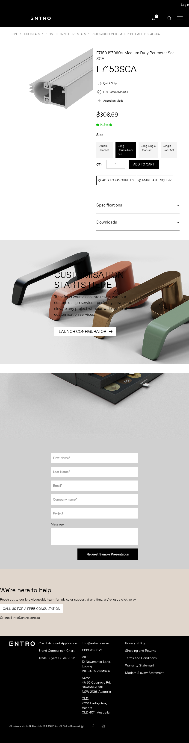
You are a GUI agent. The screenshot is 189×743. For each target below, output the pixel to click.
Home (13, 34)
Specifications (109, 205)
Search (169, 18)
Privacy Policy (135, 643)
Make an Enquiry (156, 180)
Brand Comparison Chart (56, 651)
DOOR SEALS (31, 34)
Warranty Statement (139, 665)
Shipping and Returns (140, 651)
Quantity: (99, 164)
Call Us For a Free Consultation (31, 609)
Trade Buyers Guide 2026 (56, 658)
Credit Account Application (57, 643)
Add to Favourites (118, 180)
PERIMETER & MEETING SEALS (65, 34)
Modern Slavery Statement (144, 673)
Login (185, 5)
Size (99, 134)
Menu (179, 18)
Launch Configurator (82, 331)
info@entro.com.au (26, 618)
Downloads (106, 222)
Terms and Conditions (141, 658)
